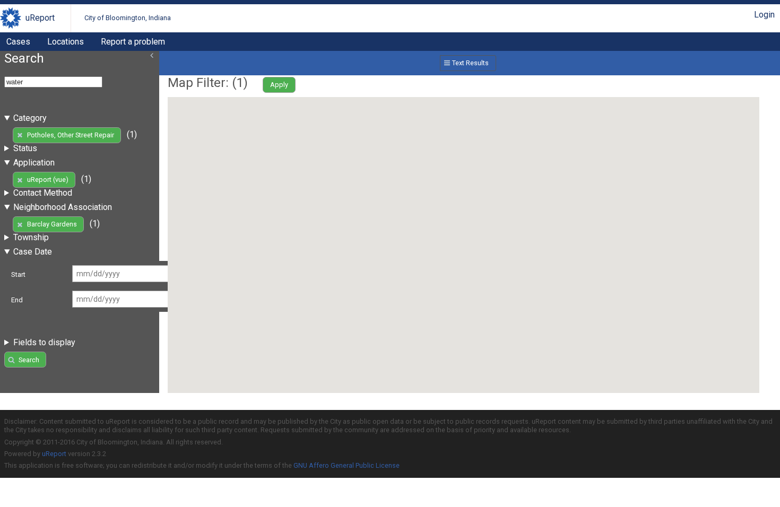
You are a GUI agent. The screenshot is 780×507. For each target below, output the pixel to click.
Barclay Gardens (52, 224)
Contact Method (42, 193)
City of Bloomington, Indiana (127, 18)
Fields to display (44, 342)
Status (25, 148)
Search (29, 360)
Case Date (32, 252)
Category (30, 118)
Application (34, 163)
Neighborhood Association (62, 207)
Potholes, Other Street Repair (70, 135)
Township (31, 237)
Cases (18, 42)
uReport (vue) (47, 179)
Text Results (470, 63)
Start (18, 274)
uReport (40, 18)
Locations (65, 42)
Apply (279, 85)
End (17, 300)
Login (764, 15)
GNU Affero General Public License (346, 465)
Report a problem (133, 42)
